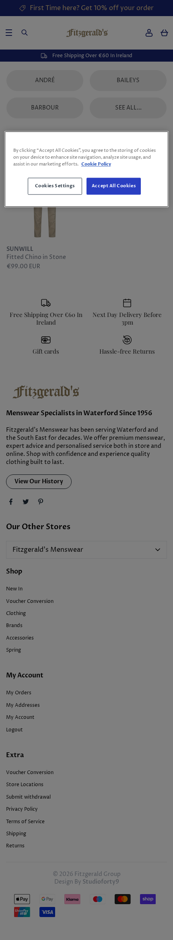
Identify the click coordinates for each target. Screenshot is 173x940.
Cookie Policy (96, 164)
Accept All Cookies (114, 186)
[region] (86, 169)
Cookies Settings (55, 186)
